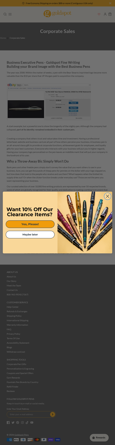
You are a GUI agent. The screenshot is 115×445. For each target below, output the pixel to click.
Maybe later (30, 234)
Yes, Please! (30, 224)
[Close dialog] (107, 196)
